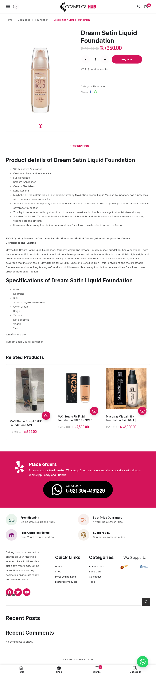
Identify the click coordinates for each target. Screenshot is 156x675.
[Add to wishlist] (46, 399)
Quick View (46, 407)
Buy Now (126, 59)
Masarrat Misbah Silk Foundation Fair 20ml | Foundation (121, 420)
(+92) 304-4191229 (85, 490)
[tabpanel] (40, 80)
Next (146, 402)
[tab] (79, 146)
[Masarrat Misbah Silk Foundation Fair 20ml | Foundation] (126, 388)
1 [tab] (40, 126)
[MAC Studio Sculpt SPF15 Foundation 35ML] (30, 390)
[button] (142, 661)
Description (79, 146)
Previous (9, 402)
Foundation (99, 86)
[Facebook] (9, 592)
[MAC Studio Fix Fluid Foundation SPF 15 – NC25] (78, 388)
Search (10, 594)
